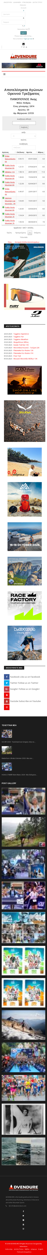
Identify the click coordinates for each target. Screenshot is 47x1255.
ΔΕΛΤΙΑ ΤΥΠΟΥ (37, 2)
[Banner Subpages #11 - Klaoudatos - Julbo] (24, 301)
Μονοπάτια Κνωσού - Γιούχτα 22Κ (26, 348)
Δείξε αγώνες (23, 136)
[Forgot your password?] (24, 26)
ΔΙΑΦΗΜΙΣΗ (17, 2)
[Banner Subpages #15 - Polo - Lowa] (25, 643)
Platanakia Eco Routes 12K (23, 350)
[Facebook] (23, 1211)
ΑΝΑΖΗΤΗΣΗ (8, 2)
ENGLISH (23, 5)
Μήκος (40, 152)
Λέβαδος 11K (10, 172)
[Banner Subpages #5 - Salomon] (24, 260)
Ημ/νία (29, 152)
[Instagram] (6, 707)
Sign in (23, 33)
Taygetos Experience (21, 334)
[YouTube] (23, 1224)
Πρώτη (9, 233)
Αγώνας (5, 152)
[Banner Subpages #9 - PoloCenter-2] (25, 380)
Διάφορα (34, 1249)
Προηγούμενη (20, 233)
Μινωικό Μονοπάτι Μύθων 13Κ (25, 359)
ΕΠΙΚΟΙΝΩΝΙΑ (26, 2)
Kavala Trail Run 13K (21, 345)
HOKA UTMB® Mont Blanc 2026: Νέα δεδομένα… (19, 775)
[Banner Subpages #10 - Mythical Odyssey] (25, 571)
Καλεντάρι (9, 1249)
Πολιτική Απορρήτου (24, 1252)
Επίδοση (20, 152)
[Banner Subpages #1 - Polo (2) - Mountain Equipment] (23, 65)
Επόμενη (37, 233)
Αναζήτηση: (23, 144)
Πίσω (10, 242)
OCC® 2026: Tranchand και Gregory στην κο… (19, 742)
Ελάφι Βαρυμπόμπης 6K (10, 159)
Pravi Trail (17, 356)
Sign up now (28, 39)
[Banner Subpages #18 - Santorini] (25, 536)
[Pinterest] (6, 695)
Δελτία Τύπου (19, 1249)
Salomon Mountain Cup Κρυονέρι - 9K (10, 201)
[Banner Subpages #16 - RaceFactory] (25, 605)
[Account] (23, 44)
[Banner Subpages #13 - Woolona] (25, 462)
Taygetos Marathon (20, 339)
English (40, 1249)
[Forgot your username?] (23, 11)
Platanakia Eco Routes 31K (23, 353)
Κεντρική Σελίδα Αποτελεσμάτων (27, 242)
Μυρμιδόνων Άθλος (21, 342)
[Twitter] (23, 1216)
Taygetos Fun (18, 337)
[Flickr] (23, 1220)
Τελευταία (23, 237)
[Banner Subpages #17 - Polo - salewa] (24, 421)
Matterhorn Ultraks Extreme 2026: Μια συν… (18, 758)
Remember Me (23, 29)
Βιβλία (27, 1249)
